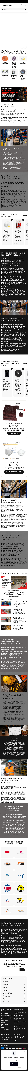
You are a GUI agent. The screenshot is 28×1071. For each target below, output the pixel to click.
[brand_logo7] (7, 888)
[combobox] (14, 9)
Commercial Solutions (7, 1015)
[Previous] (22, 47)
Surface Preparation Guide (19, 1026)
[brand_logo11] (7, 911)
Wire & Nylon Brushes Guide (20, 1029)
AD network (18, 307)
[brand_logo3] (7, 864)
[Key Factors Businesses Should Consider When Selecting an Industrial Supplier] (6, 619)
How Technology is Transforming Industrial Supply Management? (18, 627)
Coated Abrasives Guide (19, 1018)
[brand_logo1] (7, 852)
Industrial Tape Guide (20, 1021)
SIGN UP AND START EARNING (14, 41)
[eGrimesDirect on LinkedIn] (15, 1040)
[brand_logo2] (20, 852)
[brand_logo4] (20, 864)
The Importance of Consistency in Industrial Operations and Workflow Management (14, 593)
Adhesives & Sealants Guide (20, 1012)
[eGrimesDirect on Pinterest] (23, 1037)
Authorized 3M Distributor (14, 2)
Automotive (4, 1013)
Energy (3, 1022)
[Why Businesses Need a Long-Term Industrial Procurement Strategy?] (6, 603)
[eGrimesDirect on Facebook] (17, 1037)
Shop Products (14, 433)
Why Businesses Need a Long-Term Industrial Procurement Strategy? (20, 604)
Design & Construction (7, 1019)
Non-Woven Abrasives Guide (20, 1023)
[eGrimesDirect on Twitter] (20, 1037)
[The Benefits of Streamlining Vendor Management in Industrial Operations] (6, 611)
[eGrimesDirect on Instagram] (15, 1037)
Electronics (4, 1020)
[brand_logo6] (20, 876)
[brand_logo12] (20, 911)
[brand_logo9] (7, 900)
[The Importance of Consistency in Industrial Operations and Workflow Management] (14, 582)
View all (24, 215)
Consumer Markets (6, 1017)
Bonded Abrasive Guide (18, 1015)
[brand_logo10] (20, 900)
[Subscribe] (22, 969)
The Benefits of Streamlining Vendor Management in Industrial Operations (19, 611)
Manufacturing (5, 1026)
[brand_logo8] (20, 888)
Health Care (4, 1024)
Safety (3, 1027)
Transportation (5, 1029)
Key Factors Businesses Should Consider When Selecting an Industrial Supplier (19, 620)
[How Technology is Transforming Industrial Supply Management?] (6, 627)
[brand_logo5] (7, 876)
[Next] (25, 47)
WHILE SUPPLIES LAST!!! (14, 472)
